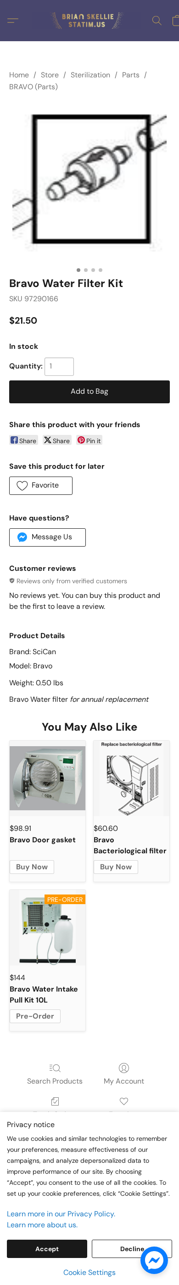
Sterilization (90, 75)
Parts (131, 75)
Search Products (55, 1081)
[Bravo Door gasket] (47, 778)
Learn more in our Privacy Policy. (61, 1214)
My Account (124, 1081)
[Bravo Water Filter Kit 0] (89, 182)
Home (19, 75)
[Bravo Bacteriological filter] (131, 778)
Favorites (124, 1114)
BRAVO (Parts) (33, 87)
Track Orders (55, 1114)
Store (50, 75)
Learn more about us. (42, 1225)
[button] (89, 20)
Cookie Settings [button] (89, 1272)
